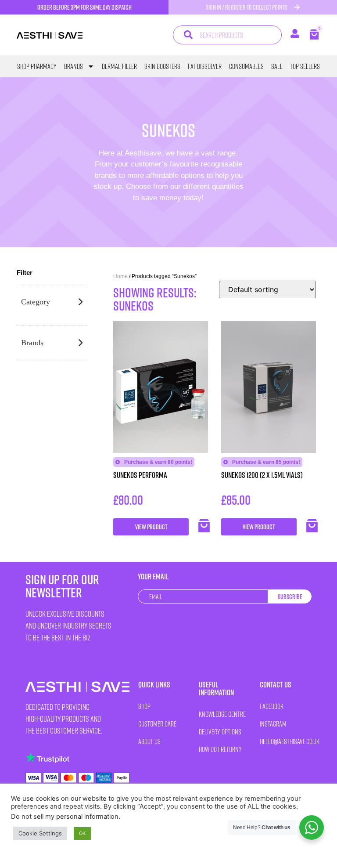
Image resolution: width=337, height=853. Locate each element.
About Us (149, 741)
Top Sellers (305, 66)
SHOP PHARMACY (37, 66)
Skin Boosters (162, 66)
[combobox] (227, 34)
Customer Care (157, 723)
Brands (73, 66)
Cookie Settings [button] (40, 833)
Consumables (246, 66)
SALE (277, 66)
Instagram (273, 723)
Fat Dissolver (205, 66)
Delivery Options (220, 731)
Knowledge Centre (222, 714)
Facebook (271, 706)
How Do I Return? (220, 749)
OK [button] (82, 833)
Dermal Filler (119, 66)
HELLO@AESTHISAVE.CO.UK (286, 741)
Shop (144, 706)
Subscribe (290, 596)
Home (120, 276)
